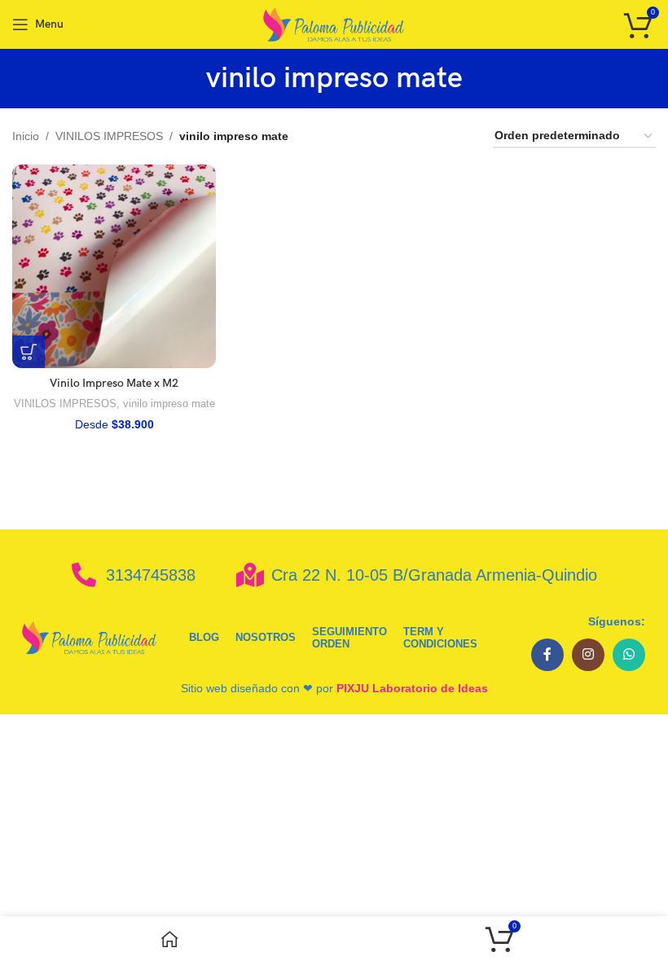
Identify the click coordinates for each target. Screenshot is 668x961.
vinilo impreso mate (169, 403)
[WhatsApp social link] (629, 654)
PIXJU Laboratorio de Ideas (412, 688)
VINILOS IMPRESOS (109, 136)
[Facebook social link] (547, 654)
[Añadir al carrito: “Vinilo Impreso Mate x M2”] (28, 352)
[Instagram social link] (588, 654)
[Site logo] (334, 23)
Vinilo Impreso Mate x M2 (114, 383)
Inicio (25, 136)
